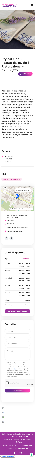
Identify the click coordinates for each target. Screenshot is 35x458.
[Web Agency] (26, 448)
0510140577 (26, 74)
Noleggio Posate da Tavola (9, 159)
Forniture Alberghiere (11, 179)
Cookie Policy (17, 442)
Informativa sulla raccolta (8, 456)
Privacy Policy (25, 439)
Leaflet (12, 209)
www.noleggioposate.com (15, 231)
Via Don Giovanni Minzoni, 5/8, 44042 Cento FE (17, 216)
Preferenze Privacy (11, 439)
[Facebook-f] (14, 453)
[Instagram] (20, 453)
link (15, 369)
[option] (17, 29)
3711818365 (10, 224)
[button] (32, 5)
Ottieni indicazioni (24, 190)
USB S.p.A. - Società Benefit (17, 437)
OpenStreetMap (20, 209)
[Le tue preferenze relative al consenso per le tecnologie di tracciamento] (31, 454)
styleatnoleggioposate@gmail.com (18, 227)
